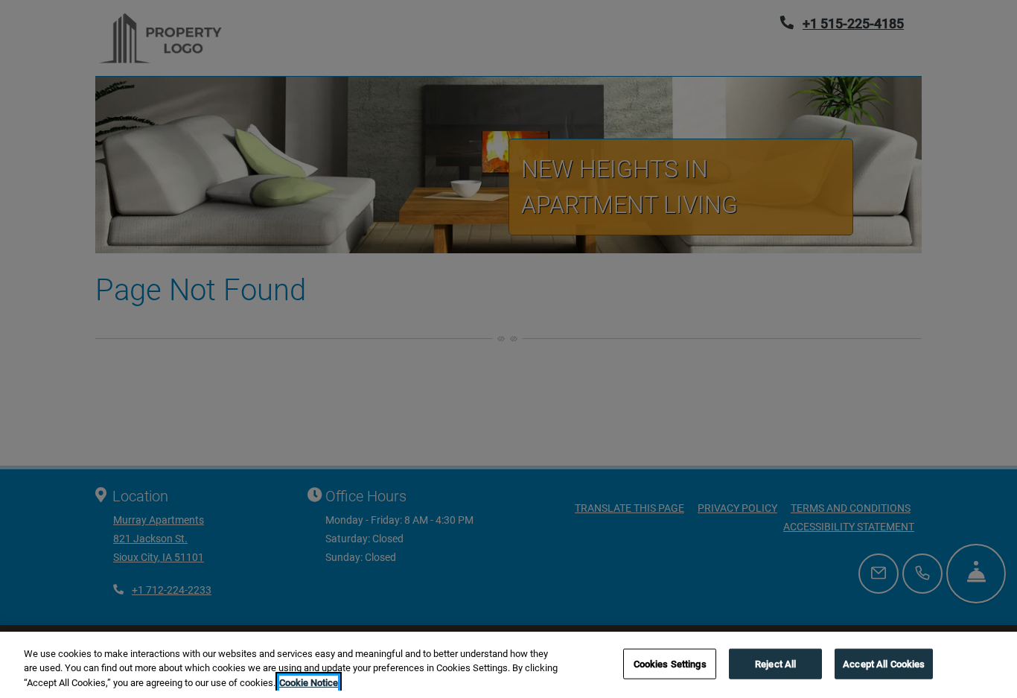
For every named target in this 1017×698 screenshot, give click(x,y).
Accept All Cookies (884, 663)
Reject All (775, 663)
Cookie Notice (308, 682)
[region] (508, 665)
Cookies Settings (670, 663)
